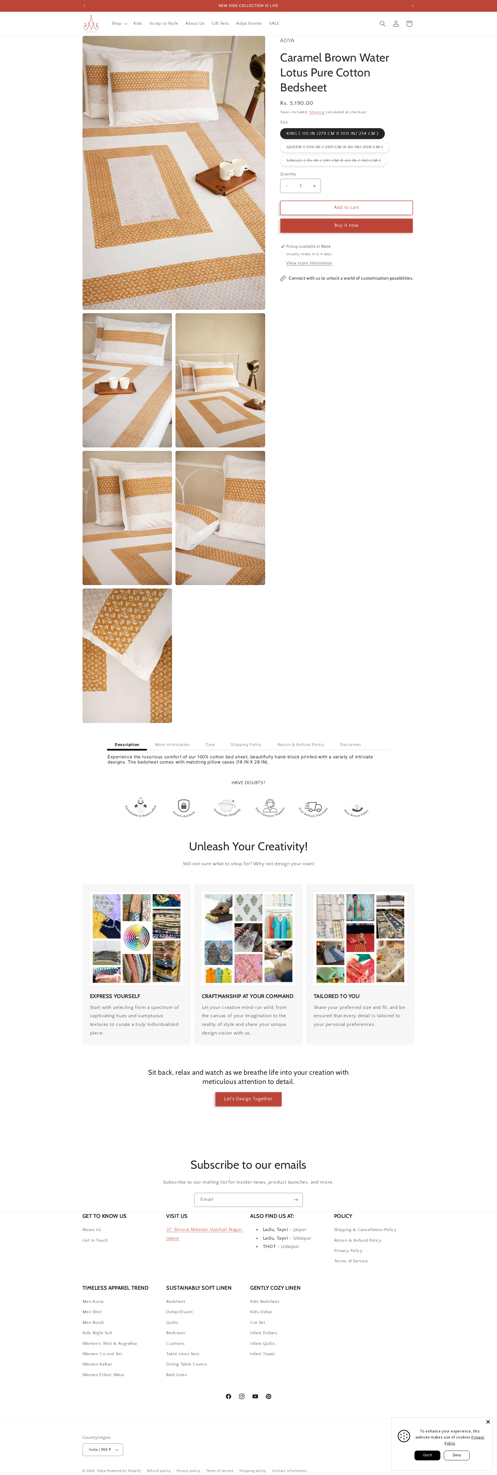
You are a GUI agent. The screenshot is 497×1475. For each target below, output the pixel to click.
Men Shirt (92, 1312)
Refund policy (159, 1471)
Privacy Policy (348, 1251)
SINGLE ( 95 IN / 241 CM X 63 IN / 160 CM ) (336, 162)
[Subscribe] (296, 1200)
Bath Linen (176, 1375)
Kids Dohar (261, 1312)
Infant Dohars (263, 1333)
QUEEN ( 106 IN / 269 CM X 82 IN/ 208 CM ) (337, 149)
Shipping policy (252, 1471)
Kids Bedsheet (264, 1302)
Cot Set (257, 1323)
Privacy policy (188, 1471)
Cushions (175, 1343)
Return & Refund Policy (358, 1240)
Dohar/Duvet (179, 1312)
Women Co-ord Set (102, 1354)
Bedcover (176, 1333)
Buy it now (346, 225)
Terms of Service (351, 1261)
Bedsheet (175, 1302)
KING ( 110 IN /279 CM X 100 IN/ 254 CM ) (332, 133)
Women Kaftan (97, 1364)
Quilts (172, 1323)
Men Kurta (93, 1302)
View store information (309, 263)
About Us (92, 1230)
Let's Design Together (248, 1099)
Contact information (289, 1471)
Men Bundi (93, 1323)
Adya (101, 1471)
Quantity (288, 174)
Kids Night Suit (97, 1333)
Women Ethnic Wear (104, 1375)
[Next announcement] (412, 5)
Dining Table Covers (186, 1364)
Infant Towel (262, 1354)
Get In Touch (95, 1240)
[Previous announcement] (84, 5)
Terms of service (220, 1471)
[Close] (488, 1422)
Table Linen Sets (182, 1354)
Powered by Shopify (124, 1471)
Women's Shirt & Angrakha (110, 1343)
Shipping (317, 112)
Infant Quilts (262, 1343)
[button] (119, 23)
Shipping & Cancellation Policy (365, 1230)
